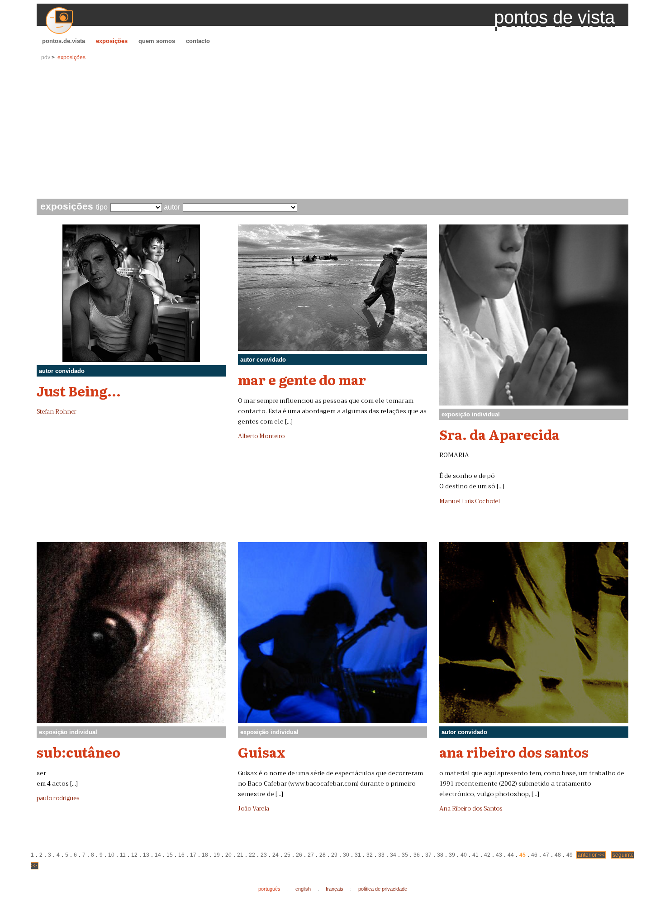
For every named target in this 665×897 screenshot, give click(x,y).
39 (452, 855)
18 (205, 855)
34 (393, 855)
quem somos (156, 41)
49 (569, 855)
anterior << (591, 855)
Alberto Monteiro (261, 436)
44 (511, 855)
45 (522, 855)
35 (405, 855)
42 (487, 855)
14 (158, 855)
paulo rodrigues (58, 798)
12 (134, 855)
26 (299, 855)
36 (416, 855)
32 (369, 855)
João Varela (253, 809)
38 (440, 855)
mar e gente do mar (302, 379)
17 (193, 855)
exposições (112, 41)
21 (240, 855)
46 (534, 855)
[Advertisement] (332, 130)
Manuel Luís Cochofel (469, 501)
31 (358, 855)
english (303, 889)
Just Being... (79, 391)
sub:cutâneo (78, 752)
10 (111, 855)
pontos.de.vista (63, 41)
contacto (198, 41)
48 (558, 855)
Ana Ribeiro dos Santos (470, 809)
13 (146, 855)
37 (428, 855)
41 (475, 855)
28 (322, 855)
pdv (45, 57)
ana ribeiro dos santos (514, 752)
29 (334, 855)
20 (228, 855)
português (269, 889)
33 (381, 855)
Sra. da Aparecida (499, 434)
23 (264, 855)
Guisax (261, 752)
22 (252, 855)
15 (169, 855)
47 (546, 855)
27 (311, 855)
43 (499, 855)
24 (275, 855)
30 (346, 855)
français (334, 889)
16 (181, 855)
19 (217, 855)
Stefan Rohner (56, 412)
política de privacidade (382, 889)
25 (287, 855)
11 (123, 855)
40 (464, 855)
